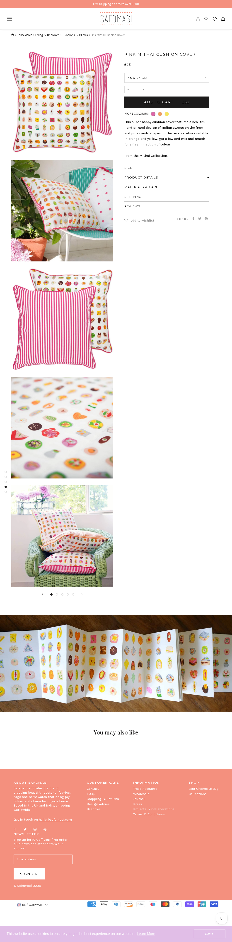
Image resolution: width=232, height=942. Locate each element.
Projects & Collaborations (153, 809)
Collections (198, 794)
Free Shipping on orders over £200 (116, 4)
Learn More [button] (146, 934)
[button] (153, 114)
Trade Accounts (145, 789)
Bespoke (93, 809)
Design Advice (98, 804)
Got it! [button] (210, 934)
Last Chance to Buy (203, 789)
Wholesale (141, 794)
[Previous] (42, 594)
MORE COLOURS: (136, 114)
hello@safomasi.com (55, 819)
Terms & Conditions (149, 814)
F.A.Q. (91, 794)
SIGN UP (29, 874)
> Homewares (23, 35)
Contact (93, 789)
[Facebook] (193, 218)
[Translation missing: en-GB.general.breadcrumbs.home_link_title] (12, 35)
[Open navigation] (9, 19)
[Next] (82, 594)
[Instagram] (35, 828)
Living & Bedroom (47, 35)
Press (137, 804)
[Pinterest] (206, 218)
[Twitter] (199, 218)
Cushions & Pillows (75, 35)
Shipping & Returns (103, 799)
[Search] (206, 18)
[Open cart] (223, 18)
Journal (139, 799)
